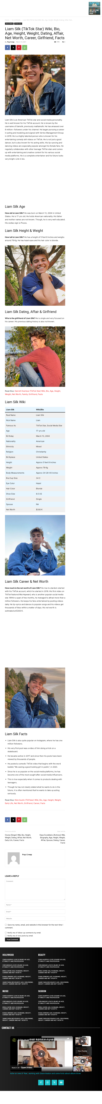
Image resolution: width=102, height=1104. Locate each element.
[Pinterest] (18, 47)
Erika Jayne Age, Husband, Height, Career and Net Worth (15, 971)
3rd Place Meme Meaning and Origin (93, 11)
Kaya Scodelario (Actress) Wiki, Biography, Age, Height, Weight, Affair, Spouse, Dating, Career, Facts (52, 839)
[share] (68, 1038)
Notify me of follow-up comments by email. (24, 933)
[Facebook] (7, 47)
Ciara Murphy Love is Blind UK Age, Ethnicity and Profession (16, 960)
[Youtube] (61, 1082)
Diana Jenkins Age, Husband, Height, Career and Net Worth (16, 977)
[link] (14, 1040)
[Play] (82, 1061)
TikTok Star (18, 23)
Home (7, 20)
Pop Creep (10, 42)
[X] (13, 47)
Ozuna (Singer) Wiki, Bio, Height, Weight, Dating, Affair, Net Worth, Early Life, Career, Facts (18, 837)
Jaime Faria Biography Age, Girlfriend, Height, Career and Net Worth (17, 983)
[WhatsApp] (24, 47)
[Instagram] (47, 1082)
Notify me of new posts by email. (20, 936)
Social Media (16, 20)
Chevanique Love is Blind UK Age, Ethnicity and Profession (15, 966)
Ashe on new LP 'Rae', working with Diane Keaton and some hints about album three (41, 1039)
